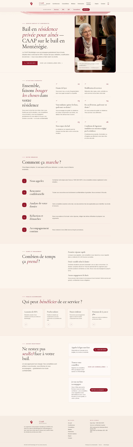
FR (108, 4)
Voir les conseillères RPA (50, 63)
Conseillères (65, 3)
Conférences (56, 3)
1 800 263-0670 (100, 423)
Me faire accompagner (97, 390)
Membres (86, 9)
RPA (63, 9)
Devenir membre (88, 3)
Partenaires (81, 3)
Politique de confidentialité (91, 444)
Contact (103, 3)
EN (108, 3)
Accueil (48, 3)
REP (69, 9)
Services (56, 9)
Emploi (96, 3)
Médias (73, 3)
